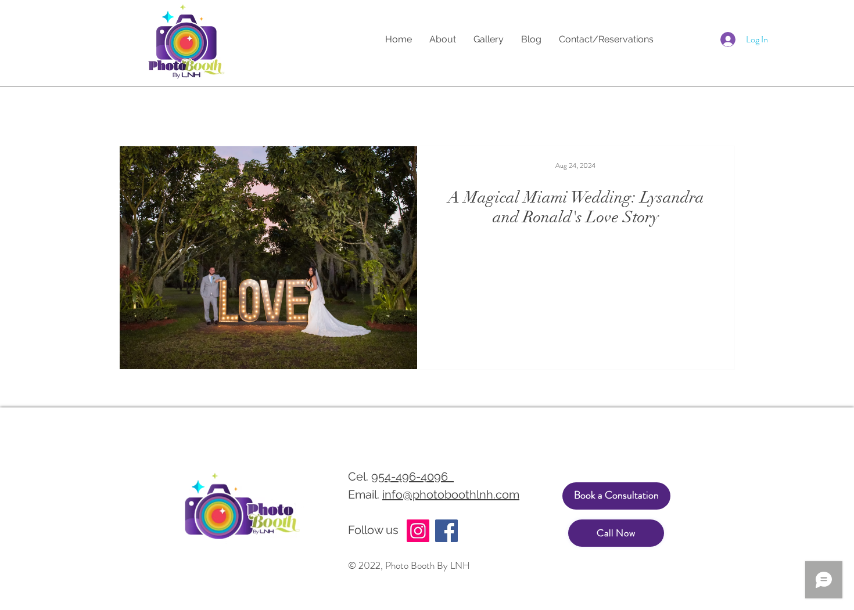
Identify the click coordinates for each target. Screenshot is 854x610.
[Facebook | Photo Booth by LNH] (446, 530)
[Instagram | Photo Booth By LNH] (418, 530)
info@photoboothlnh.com (450, 494)
